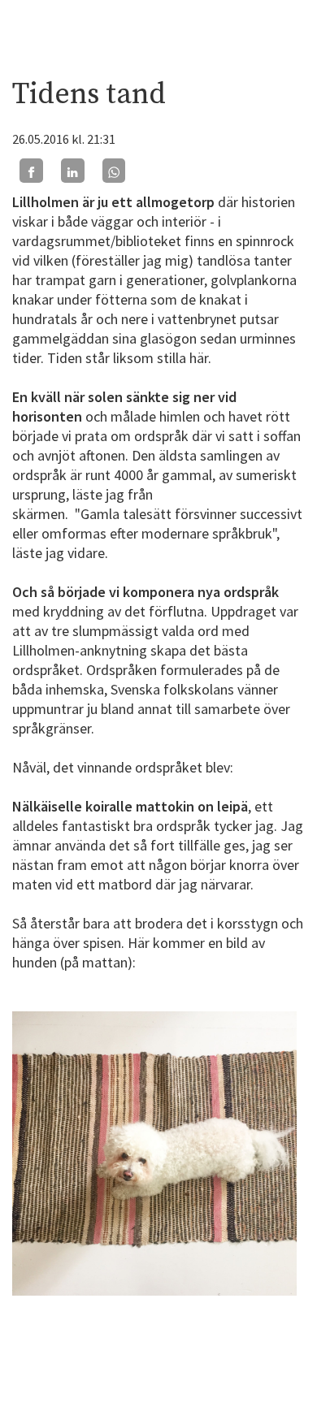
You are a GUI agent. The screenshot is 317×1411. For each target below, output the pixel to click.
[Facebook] (31, 170)
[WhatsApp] (114, 170)
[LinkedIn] (73, 170)
